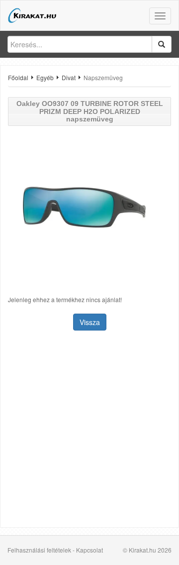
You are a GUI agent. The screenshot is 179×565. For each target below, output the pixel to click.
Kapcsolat (89, 550)
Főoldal (18, 77)
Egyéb (45, 77)
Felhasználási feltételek (39, 550)
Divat (69, 77)
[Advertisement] (89, 430)
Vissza (90, 322)
